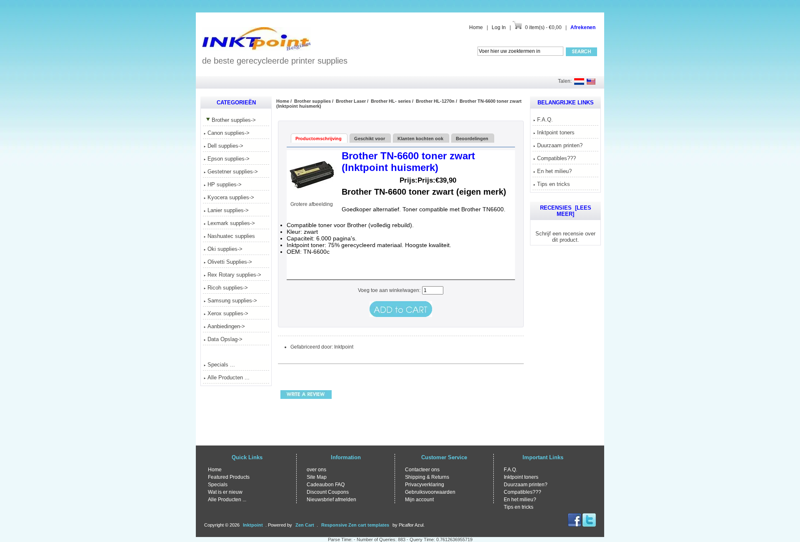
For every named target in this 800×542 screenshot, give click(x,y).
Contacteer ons (422, 470)
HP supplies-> (225, 184)
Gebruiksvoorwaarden (430, 492)
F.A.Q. (545, 119)
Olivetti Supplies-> (230, 262)
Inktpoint (253, 524)
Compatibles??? (556, 158)
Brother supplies (312, 101)
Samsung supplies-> (232, 300)
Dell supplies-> (225, 146)
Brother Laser (351, 101)
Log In (499, 27)
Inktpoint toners (556, 132)
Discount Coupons (328, 492)
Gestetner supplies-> (233, 171)
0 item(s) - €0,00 (543, 27)
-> (234, 120)
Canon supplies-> (229, 133)
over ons (316, 470)
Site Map (317, 477)
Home (476, 27)
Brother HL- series (391, 101)
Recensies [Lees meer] (565, 211)
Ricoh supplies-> (228, 288)
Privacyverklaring (424, 485)
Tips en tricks (553, 184)
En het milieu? (554, 171)
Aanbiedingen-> (226, 326)
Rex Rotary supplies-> (234, 275)
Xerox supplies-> (228, 313)
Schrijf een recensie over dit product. (565, 236)
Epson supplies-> (229, 159)
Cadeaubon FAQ (326, 485)
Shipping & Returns (427, 477)
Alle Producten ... (229, 377)
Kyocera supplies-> (231, 197)
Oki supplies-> (225, 249)
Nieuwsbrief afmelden (331, 499)
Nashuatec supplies (231, 236)
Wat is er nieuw (225, 492)
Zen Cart (304, 524)
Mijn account (419, 499)
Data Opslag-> (225, 339)
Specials (218, 485)
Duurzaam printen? (559, 145)
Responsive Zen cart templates (355, 524)
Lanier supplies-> (228, 210)
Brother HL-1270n (435, 101)
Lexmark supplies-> (231, 223)
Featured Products (229, 477)
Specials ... (221, 364)
